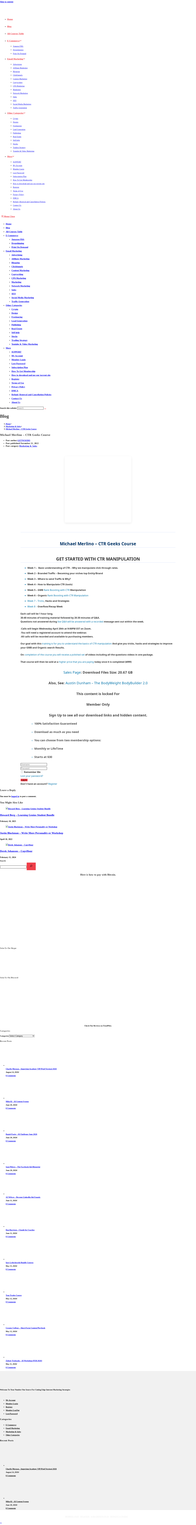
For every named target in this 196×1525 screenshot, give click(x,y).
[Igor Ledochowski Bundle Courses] (16, 1259)
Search (3, 861)
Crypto (14, 309)
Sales (13, 290)
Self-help (15, 332)
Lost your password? (32, 776)
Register (15, 379)
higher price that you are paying (76, 661)
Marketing (16, 282)
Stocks (14, 336)
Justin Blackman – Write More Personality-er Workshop (31, 833)
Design (14, 313)
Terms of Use (17, 383)
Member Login (18, 360)
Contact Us (16, 398)
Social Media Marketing (22, 297)
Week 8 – (32, 606)
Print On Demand (19, 247)
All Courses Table (14, 231)
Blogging (15, 263)
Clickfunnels (17, 266)
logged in (15, 796)
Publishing (16, 325)
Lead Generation (19, 321)
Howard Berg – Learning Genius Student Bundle (27, 815)
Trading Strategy (19, 340)
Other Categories (14, 305)
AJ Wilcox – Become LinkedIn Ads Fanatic (23, 1197)
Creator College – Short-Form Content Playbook (25, 1328)
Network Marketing (20, 286)
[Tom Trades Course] (16, 1292)
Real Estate (16, 328)
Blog (8, 228)
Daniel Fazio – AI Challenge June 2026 (21, 1134)
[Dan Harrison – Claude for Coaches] (16, 1226)
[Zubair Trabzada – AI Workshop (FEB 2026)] (16, 1357)
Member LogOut (12, 1410)
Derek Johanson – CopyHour (16, 851)
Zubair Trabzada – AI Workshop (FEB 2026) (24, 1361)
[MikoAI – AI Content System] (16, 1098)
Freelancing (17, 317)
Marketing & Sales (28, 446)
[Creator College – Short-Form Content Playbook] (16, 1325)
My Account (17, 356)
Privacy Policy (18, 387)
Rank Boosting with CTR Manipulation (67, 595)
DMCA (14, 391)
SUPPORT (16, 352)
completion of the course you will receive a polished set (55, 654)
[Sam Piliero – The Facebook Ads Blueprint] (16, 1163)
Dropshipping (17, 243)
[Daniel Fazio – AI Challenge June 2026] (16, 1131)
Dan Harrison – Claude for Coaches (20, 1230)
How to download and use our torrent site (31, 375)
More (8, 348)
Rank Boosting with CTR (57, 590)
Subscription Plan (19, 367)
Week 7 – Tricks (35, 600)
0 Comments (11, 1076)
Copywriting (17, 274)
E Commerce (12, 235)
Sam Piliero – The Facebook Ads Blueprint (23, 1167)
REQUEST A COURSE (119, 1517)
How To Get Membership (23, 371)
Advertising (16, 255)
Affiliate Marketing (20, 259)
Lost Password (18, 363)
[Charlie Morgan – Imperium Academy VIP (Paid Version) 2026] (16, 1065)
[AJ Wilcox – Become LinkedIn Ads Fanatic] (16, 1194)
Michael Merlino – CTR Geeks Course (21, 429)
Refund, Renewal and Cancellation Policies (31, 394)
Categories (4, 1036)
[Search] (31, 866)
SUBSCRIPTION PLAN (100, 1517)
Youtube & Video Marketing (24, 344)
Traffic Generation (20, 301)
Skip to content (6, 2)
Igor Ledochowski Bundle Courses (19, 1262)
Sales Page (72, 672)
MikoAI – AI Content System (17, 1101)
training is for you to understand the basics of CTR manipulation (77, 643)
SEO (13, 294)
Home (8, 224)
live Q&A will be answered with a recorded (80, 621)
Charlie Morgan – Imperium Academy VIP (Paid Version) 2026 (31, 1069)
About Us (15, 402)
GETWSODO (24, 440)
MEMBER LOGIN (72, 1517)
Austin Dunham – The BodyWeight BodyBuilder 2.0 (106, 683)
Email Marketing (14, 251)
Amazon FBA (17, 239)
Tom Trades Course (14, 1295)
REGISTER (85, 1517)
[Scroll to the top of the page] (1, 1523)
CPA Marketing (18, 278)
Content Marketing (20, 270)
